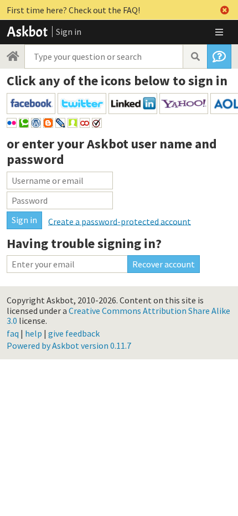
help (33, 333)
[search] (195, 56)
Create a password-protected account (119, 220)
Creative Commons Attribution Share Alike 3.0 (118, 315)
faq (13, 333)
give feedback (74, 333)
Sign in (68, 31)
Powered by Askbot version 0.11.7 (69, 345)
